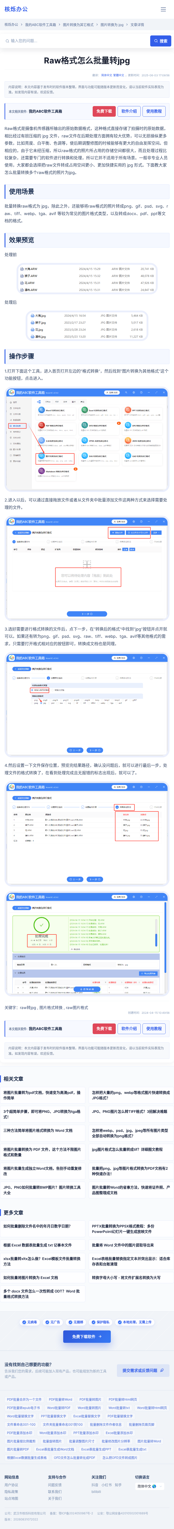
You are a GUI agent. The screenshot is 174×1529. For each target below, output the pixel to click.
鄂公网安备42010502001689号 (127, 1513)
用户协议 (11, 1485)
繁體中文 (118, 75)
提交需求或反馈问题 (140, 1370)
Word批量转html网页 (152, 1408)
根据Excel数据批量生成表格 (27, 1457)
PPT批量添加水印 (86, 1433)
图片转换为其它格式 (78, 25)
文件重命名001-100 (21, 1424)
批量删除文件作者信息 (106, 1424)
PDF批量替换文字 (120, 1416)
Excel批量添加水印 (119, 1433)
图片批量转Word (149, 1441)
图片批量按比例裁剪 (21, 1441)
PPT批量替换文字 (53, 1416)
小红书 (107, 1485)
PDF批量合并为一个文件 (24, 1399)
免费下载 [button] (104, 111)
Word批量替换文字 (20, 1416)
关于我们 (55, 1498)
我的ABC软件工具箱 (40, 25)
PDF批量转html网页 (123, 1399)
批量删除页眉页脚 (141, 1424)
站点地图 (11, 1498)
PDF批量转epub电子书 (23, 1408)
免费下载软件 (83, 1336)
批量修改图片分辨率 (116, 1441)
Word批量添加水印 (52, 1433)
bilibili (96, 1492)
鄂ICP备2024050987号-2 (76, 1513)
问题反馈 (55, 1485)
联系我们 (55, 1492)
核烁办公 (16, 9)
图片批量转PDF (18, 1449)
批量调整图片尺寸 (81, 1441)
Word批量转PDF (58, 1408)
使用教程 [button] (154, 111)
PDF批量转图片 (91, 1399)
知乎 (118, 1485)
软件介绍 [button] (129, 111)
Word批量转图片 (89, 1408)
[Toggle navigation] (163, 9)
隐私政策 (11, 1492)
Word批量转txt (119, 1408)
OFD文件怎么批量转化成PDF (74, 1457)
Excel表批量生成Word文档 (55, 1449)
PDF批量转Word (60, 1399)
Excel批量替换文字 (86, 1416)
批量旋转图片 (52, 1441)
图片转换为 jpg (112, 25)
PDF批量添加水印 (19, 1433)
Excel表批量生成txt (132, 1449)
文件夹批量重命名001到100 (63, 1424)
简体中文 (106, 75)
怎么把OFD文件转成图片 (120, 1457)
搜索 (163, 41)
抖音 (95, 1485)
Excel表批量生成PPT (96, 1449)
